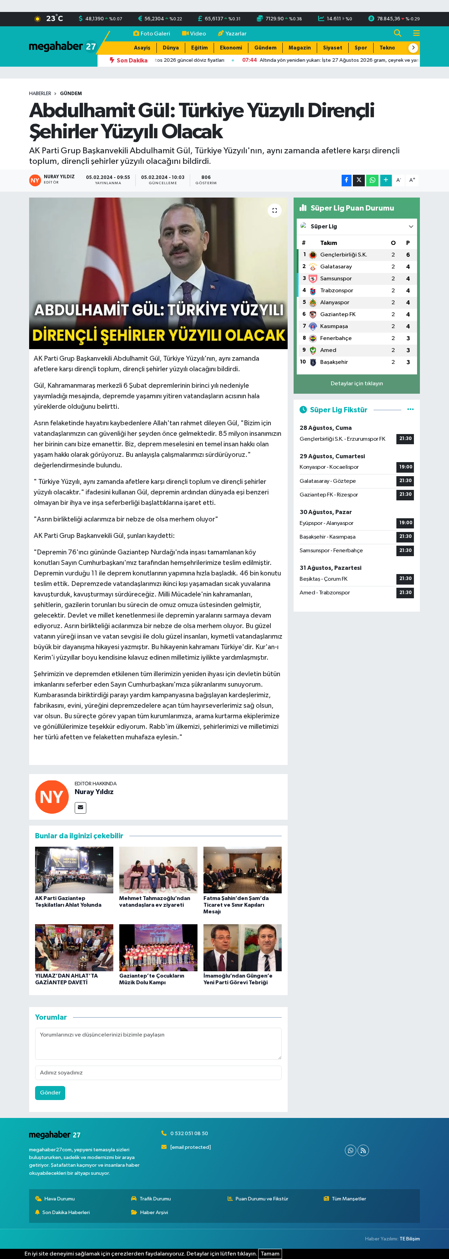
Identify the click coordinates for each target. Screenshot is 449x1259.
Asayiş (142, 48)
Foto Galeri (155, 34)
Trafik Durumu (155, 1198)
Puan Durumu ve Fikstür (262, 1198)
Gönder (50, 1093)
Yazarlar (236, 34)
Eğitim (199, 48)
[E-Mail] (80, 808)
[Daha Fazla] (386, 180)
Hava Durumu (60, 1198)
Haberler (40, 93)
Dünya (171, 48)
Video (198, 34)
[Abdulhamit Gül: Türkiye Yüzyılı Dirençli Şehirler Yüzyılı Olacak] (158, 273)
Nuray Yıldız (94, 791)
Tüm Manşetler (349, 1198)
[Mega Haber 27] (63, 46)
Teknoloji (391, 48)
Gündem (265, 48)
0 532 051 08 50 (189, 1133)
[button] (413, 48)
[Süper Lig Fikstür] (410, 410)
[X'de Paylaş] (359, 180)
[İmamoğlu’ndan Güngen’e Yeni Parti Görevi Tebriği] (242, 948)
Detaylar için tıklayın (357, 384)
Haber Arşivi (154, 1212)
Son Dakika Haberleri (66, 1212)
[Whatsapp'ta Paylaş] (372, 180)
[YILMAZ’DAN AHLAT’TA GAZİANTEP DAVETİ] (74, 948)
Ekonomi (231, 48)
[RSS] (363, 1150)
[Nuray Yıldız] (52, 797)
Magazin (300, 48)
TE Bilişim (410, 1238)
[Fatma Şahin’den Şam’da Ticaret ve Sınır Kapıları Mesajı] (242, 870)
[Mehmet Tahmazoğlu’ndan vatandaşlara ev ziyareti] (158, 870)
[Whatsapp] (350, 1150)
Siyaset (332, 48)
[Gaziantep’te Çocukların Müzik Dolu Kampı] (158, 948)
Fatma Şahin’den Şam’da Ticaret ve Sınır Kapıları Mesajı (236, 904)
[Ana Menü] (413, 33)
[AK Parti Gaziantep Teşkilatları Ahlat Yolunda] (74, 870)
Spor (361, 48)
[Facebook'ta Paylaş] (346, 180)
